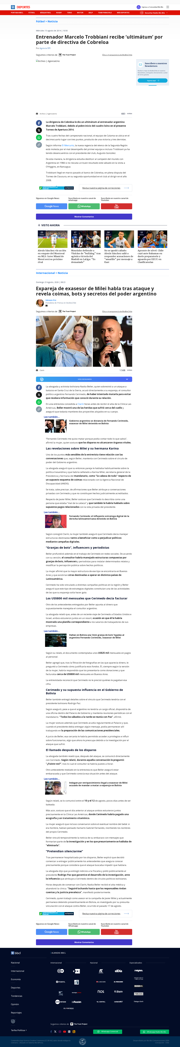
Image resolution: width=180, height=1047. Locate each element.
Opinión (15, 1004)
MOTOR (80, 13)
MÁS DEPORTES (123, 13)
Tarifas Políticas (18, 1030)
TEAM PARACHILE (105, 13)
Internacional (17, 971)
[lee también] (56, 426)
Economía (16, 979)
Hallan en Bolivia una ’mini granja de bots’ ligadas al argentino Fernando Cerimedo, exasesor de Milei (96, 636)
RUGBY (59, 13)
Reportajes (16, 1012)
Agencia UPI (45, 48)
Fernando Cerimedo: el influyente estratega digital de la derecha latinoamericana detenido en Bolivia (99, 517)
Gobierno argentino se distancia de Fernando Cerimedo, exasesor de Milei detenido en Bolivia (98, 422)
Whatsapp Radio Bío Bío (156, 1032)
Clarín (81, 403)
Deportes (15, 987)
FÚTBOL (31, 13)
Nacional (15, 962)
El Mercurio (68, 145)
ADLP (91, 13)
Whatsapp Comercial (109, 1031)
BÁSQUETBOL (45, 13)
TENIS (69, 13)
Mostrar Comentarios (84, 216)
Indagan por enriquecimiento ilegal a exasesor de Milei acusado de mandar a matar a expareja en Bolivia (98, 784)
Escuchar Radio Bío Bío (155, 13)
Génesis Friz (50, 300)
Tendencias (16, 996)
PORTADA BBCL (17, 13)
